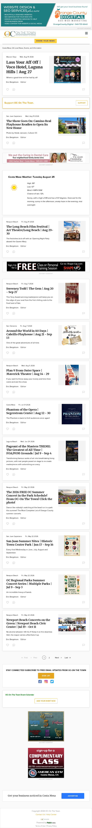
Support (82, 103)
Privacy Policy (52, 826)
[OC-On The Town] (24, 33)
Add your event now (46, 701)
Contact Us (40, 814)
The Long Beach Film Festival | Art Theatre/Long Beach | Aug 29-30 (29, 230)
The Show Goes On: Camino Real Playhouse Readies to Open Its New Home (28, 124)
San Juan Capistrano (14, 116)
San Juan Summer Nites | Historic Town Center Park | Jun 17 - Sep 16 (29, 542)
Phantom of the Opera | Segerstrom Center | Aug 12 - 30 (28, 411)
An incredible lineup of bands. (19, 592)
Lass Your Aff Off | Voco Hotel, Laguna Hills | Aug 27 (24, 67)
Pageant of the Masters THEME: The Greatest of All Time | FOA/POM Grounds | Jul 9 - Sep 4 (29, 450)
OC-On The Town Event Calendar (19, 695)
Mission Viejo (11, 57)
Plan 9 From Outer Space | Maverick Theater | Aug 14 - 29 (27, 372)
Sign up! (46, 676)
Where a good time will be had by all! (22, 78)
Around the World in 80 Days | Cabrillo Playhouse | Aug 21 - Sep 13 (29, 334)
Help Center (51, 814)
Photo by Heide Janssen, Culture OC (21, 133)
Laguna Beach (11, 442)
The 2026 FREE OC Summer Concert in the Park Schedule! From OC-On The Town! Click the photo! (29, 497)
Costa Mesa (10, 405)
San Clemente (11, 326)
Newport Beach (12, 222)
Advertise (73, 796)
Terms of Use (40, 826)
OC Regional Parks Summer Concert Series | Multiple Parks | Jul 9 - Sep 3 (29, 584)
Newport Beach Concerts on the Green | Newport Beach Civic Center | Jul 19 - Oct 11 (28, 623)
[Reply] (14, 89)
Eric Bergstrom (12, 82)
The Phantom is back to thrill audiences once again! (28, 418)
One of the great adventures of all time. (23, 343)
